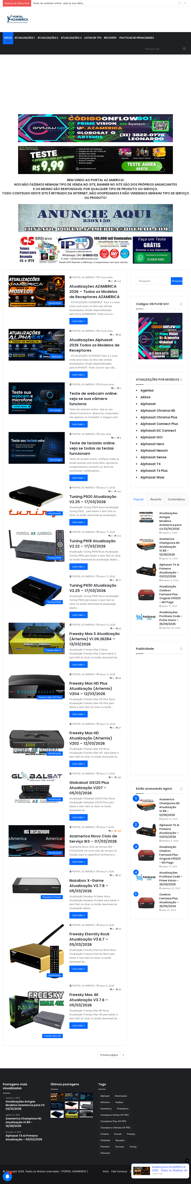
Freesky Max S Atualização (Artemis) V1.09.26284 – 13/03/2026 (94, 639)
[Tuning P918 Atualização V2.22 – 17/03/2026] (86, 1105)
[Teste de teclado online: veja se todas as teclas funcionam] (57, 1105)
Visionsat (105, 1153)
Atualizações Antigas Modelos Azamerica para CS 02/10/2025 (170, 521)
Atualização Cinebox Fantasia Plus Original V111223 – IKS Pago (170, 594)
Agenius (147, 390)
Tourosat (119, 1146)
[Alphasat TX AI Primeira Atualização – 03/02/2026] (146, 570)
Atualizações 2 (47, 37)
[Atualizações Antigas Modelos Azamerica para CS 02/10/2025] (146, 517)
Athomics (105, 1102)
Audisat (119, 1102)
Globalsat (105, 1140)
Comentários (176, 499)
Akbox (145, 397)
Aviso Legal (145, 1171)
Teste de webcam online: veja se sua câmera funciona (64, 3)
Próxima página (109, 1054)
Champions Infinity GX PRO (114, 1114)
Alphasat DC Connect (158, 430)
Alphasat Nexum (154, 450)
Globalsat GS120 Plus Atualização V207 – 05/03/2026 (89, 788)
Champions (123, 1108)
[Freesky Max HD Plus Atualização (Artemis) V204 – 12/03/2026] (86, 1114)
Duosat (118, 1134)
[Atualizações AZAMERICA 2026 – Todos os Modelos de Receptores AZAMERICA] (57, 1096)
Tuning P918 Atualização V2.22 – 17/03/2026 (92, 543)
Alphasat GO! (151, 437)
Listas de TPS (92, 37)
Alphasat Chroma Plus (158, 417)
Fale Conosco (119, 1171)
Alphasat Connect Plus (159, 424)
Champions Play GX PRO (113, 1121)
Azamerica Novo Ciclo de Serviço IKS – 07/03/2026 (93, 838)
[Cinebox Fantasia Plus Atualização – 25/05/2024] (146, 903)
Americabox (121, 1095)
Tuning (132, 1146)
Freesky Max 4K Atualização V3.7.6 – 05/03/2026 (88, 1000)
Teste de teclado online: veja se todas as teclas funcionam (92, 448)
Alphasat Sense (153, 457)
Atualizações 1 (25, 37)
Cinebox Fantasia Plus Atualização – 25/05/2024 (169, 900)
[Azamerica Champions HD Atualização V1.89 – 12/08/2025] (146, 544)
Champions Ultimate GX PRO (115, 1127)
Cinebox (104, 1134)
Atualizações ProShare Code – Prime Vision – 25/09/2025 (170, 618)
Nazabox (120, 1140)
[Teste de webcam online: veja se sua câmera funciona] (86, 1096)
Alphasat (148, 404)
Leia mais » (78, 321)
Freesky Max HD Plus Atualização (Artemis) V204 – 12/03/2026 (90, 688)
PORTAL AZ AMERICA (83, 277)
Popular (139, 499)
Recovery (110, 37)
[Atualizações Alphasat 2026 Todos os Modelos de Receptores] (71, 1096)
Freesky (131, 1134)
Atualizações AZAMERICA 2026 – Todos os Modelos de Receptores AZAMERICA (94, 291)
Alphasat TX (150, 464)
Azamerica (106, 1108)
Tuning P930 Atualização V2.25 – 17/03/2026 (92, 588)
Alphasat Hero (152, 444)
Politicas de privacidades (136, 37)
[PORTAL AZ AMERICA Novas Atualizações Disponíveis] (17, 19)
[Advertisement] (95, 84)
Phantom (105, 1146)
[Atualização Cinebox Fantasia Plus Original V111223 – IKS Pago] (146, 595)
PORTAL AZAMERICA (74, 1171)
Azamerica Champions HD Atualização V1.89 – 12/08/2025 (169, 546)
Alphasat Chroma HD (157, 410)
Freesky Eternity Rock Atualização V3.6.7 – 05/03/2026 (89, 939)
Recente (155, 499)
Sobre (133, 1171)
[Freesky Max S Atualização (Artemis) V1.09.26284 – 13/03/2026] (71, 1114)
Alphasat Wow (152, 477)
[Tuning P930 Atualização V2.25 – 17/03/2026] (57, 1114)
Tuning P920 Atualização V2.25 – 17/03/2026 (92, 499)
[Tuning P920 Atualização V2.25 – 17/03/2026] (71, 1105)
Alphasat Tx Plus (154, 470)
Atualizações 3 (71, 37)
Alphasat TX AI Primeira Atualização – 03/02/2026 (169, 570)
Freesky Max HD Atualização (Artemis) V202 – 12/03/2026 (90, 738)
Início (8, 37)
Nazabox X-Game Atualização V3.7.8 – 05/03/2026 (88, 886)
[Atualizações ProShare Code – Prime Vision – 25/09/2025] (146, 617)
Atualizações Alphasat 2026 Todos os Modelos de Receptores (94, 345)
